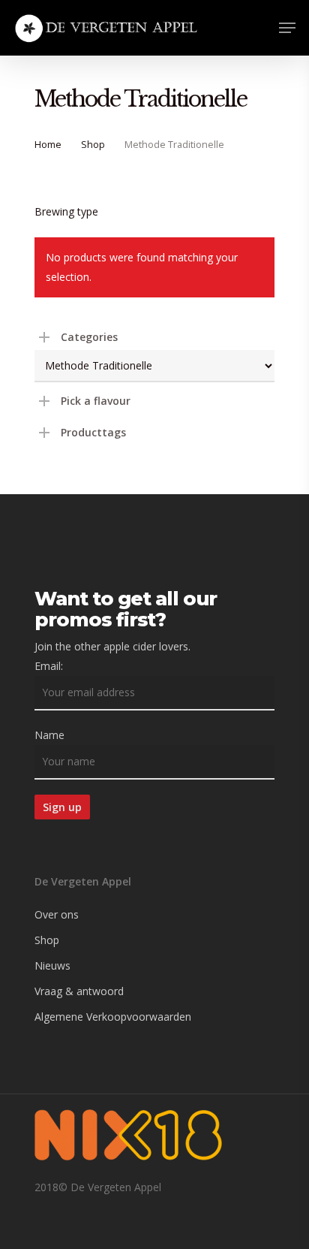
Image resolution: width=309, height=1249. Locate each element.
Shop (93, 144)
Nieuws (52, 965)
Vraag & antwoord (79, 991)
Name (49, 735)
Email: (48, 666)
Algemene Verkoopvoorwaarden (112, 1016)
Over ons (56, 914)
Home (48, 144)
